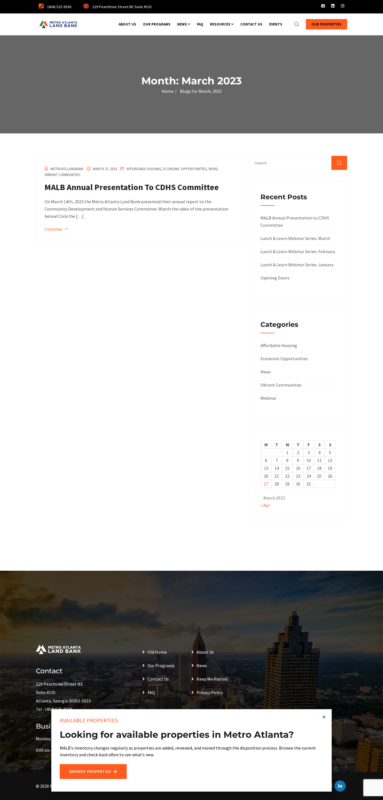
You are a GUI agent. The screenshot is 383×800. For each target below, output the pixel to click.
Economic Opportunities (185, 169)
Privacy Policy (210, 692)
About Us (127, 24)
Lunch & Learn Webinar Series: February (297, 251)
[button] (324, 717)
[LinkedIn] (332, 5)
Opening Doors (274, 278)
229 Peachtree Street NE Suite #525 (121, 6)
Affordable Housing (143, 169)
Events (275, 24)
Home (168, 91)
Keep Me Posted (212, 679)
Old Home (157, 652)
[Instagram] (342, 5)
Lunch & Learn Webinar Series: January (296, 264)
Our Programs (156, 24)
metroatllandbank (66, 169)
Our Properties (327, 24)
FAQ (200, 24)
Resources (220, 24)
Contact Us (251, 24)
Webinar (268, 398)
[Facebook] (323, 5)
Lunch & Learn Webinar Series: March (295, 238)
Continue (54, 229)
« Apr (265, 505)
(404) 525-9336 (59, 6)
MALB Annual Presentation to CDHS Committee (132, 187)
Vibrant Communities (62, 174)
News (182, 24)
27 (266, 484)
